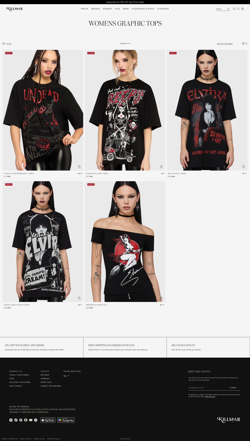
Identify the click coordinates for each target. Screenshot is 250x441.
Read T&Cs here (210, 396)
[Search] (228, 9)
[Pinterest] (20, 420)
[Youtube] (30, 420)
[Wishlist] (234, 9)
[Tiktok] (15, 420)
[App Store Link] (47, 420)
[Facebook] (25, 420)
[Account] (238, 8)
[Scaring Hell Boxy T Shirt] (125, 110)
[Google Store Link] (66, 420)
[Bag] (242, 9)
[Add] (79, 166)
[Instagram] (10, 420)
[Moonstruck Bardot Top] (125, 241)
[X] (35, 420)
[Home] (14, 9)
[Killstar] (229, 420)
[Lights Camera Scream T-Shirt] (43, 241)
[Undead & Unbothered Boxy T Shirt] (43, 110)
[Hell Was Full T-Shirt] (207, 110)
